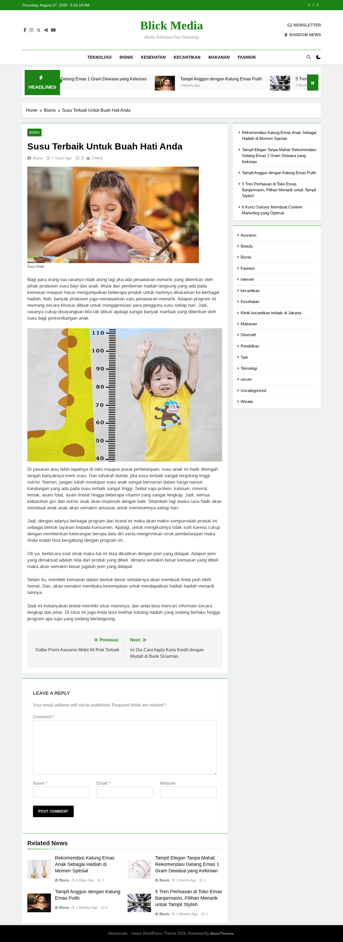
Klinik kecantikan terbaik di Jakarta (271, 313)
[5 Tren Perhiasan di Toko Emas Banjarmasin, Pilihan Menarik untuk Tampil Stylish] (243, 86)
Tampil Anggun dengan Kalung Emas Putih (184, 78)
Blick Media (171, 25)
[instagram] (31, 30)
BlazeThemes (222, 933)
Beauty (247, 246)
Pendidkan (250, 346)
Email (103, 783)
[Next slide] (317, 5)
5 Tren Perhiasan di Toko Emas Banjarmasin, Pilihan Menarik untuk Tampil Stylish (240, 5)
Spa (244, 357)
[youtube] (53, 30)
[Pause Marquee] (312, 82)
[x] (38, 30)
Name (40, 783)
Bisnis (126, 57)
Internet (247, 279)
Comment (43, 717)
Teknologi (99, 57)
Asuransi (248, 235)
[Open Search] (309, 57)
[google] (45, 30)
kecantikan (187, 57)
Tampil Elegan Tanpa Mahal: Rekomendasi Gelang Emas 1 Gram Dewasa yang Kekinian (187, 864)
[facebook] (25, 30)
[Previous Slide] (309, 5)
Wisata (247, 401)
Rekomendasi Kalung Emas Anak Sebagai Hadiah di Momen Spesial (84, 864)
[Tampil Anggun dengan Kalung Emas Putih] (128, 86)
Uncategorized (253, 390)
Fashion (247, 57)
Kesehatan (153, 57)
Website (168, 783)
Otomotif (248, 334)
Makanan (219, 57)
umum (246, 379)
